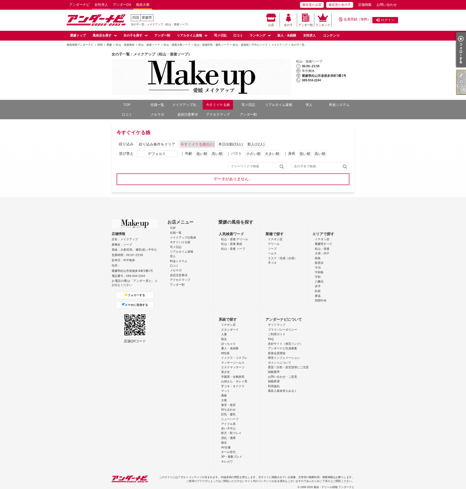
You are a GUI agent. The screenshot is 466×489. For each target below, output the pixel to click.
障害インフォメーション (284, 358)
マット (225, 391)
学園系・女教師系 (232, 376)
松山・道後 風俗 (231, 244)
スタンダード (230, 329)
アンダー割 (305, 25)
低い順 (201, 154)
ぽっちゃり (228, 343)
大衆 (224, 400)
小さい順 (253, 154)
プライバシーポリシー (282, 329)
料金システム (339, 105)
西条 (318, 258)
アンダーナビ (79, 5)
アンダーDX (122, 5)
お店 (271, 25)
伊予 (318, 286)
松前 (318, 291)
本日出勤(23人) (230, 144)
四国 (135, 17)
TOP (126, 105)
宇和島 (319, 272)
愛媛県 (147, 17)
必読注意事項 (187, 114)
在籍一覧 (157, 105)
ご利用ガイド (276, 334)
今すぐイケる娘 (218, 105)
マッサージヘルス (232, 362)
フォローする (136, 295)
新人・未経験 (286, 35)
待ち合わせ (228, 409)
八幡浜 (319, 281)
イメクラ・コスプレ (234, 358)
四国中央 (320, 300)
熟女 (224, 339)
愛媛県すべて (323, 244)
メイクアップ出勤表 (187, 105)
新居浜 (319, 263)
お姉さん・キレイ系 (234, 381)
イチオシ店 (275, 239)
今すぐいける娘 (180, 242)
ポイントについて (279, 362)
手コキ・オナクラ (232, 386)
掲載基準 (274, 372)
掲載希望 (274, 381)
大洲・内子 (322, 253)
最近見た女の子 (340, 5)
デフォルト (157, 154)
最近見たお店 (311, 5)
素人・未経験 (230, 348)
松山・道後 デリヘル (234, 239)
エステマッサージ (232, 367)
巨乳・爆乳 (228, 414)
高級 (224, 395)
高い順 (217, 154)
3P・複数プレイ (231, 456)
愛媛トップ (78, 35)
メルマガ (157, 114)
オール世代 (228, 452)
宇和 (318, 277)
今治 (318, 267)
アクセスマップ (218, 114)
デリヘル (274, 244)
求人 (309, 105)
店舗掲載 (365, 5)
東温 (318, 296)
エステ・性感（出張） (282, 258)
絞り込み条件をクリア (157, 144)
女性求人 (101, 5)
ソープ (272, 248)
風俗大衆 (143, 5)
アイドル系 (228, 424)
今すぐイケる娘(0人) (197, 144)
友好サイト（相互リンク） (285, 343)
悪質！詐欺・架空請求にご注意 (288, 367)
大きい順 (272, 154)
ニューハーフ (230, 419)
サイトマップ (276, 324)
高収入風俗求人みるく (282, 391)
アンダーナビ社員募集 (282, 348)
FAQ (271, 339)
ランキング (323, 25)
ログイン (387, 20)
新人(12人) (256, 144)
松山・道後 (322, 248)
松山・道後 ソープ (233, 248)
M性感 (225, 353)
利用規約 (274, 386)
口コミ (238, 35)
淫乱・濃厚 (228, 438)
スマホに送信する (136, 305)
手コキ (272, 263)
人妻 (224, 334)
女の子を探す (133, 35)
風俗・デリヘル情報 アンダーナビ (334, 487)
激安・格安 (228, 405)
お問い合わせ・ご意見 (282, 376)
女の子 (288, 25)
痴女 (224, 442)
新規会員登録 (276, 353)
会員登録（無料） (357, 19)
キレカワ (227, 461)
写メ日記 (220, 35)
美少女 (225, 372)
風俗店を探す (102, 35)
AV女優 (226, 447)
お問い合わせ (386, 5)
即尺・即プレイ (231, 433)
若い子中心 (228, 428)
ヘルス (272, 253)
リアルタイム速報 (189, 35)
